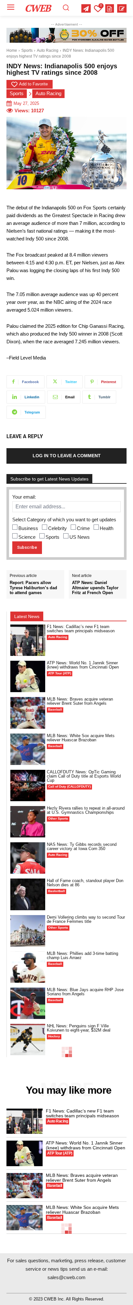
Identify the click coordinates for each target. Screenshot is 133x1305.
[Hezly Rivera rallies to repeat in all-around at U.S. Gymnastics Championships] (27, 821)
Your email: (24, 497)
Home (11, 50)
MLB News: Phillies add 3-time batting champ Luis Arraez (82, 955)
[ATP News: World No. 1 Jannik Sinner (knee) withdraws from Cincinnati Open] (27, 676)
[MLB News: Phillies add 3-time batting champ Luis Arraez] (27, 967)
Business (28, 528)
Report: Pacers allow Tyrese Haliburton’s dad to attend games (33, 587)
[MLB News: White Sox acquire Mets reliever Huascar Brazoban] (27, 749)
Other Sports (58, 818)
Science (27, 537)
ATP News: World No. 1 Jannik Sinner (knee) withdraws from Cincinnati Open (83, 664)
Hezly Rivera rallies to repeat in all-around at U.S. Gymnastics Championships (86, 810)
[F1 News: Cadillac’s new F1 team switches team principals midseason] (27, 640)
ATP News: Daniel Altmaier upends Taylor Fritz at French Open (95, 587)
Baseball (55, 709)
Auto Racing (47, 50)
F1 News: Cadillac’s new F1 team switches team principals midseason (81, 628)
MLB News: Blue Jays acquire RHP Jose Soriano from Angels (85, 991)
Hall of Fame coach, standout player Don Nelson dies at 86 (85, 882)
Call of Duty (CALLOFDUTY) (69, 786)
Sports (27, 50)
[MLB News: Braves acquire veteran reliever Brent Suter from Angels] (27, 712)
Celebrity (57, 528)
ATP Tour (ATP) (59, 673)
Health (106, 528)
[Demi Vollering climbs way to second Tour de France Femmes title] (27, 930)
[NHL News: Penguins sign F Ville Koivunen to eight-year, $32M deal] (27, 1039)
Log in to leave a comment (67, 455)
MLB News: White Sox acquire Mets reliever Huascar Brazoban (81, 737)
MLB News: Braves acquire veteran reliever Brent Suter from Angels (80, 701)
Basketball (56, 891)
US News (79, 537)
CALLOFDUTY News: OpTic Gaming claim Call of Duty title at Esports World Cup (84, 776)
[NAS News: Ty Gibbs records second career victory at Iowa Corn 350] (27, 858)
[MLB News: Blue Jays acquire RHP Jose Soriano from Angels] (27, 1003)
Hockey (54, 1036)
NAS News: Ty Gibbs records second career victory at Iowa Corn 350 (82, 846)
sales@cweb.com (66, 1277)
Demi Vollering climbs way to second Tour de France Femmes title (86, 919)
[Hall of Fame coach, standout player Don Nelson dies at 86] (27, 894)
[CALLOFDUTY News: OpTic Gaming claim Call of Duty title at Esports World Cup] (27, 785)
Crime (83, 528)
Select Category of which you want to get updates (64, 519)
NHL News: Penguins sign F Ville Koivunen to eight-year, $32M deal (78, 1028)
